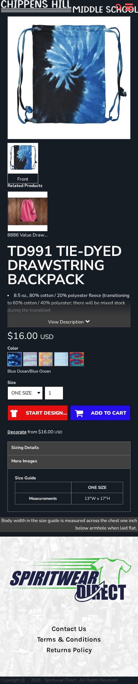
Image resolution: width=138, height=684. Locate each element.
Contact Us (69, 629)
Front (22, 179)
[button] (118, 7)
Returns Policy (69, 650)
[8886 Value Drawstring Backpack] (27, 211)
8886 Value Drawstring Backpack (42, 235)
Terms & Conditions (69, 639)
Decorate (17, 431)
